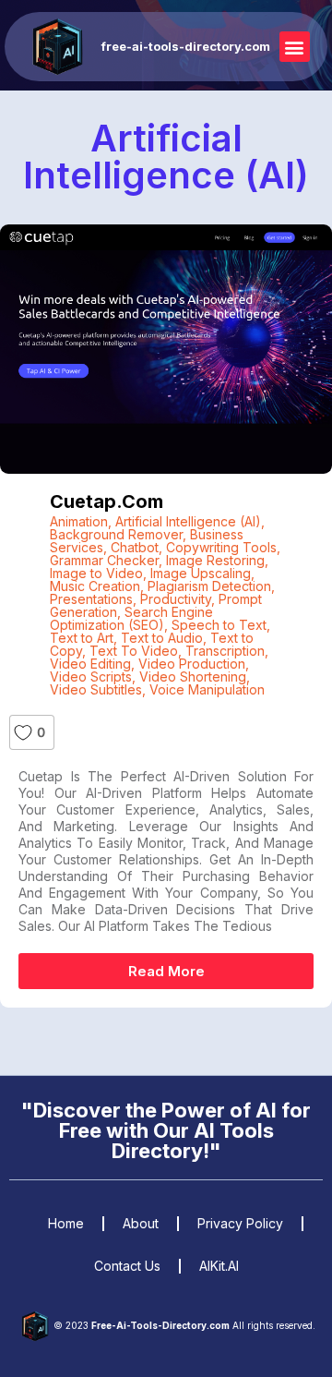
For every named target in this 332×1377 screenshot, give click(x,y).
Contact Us (127, 1266)
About (141, 1223)
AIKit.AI (219, 1266)
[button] (294, 46)
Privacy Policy (240, 1223)
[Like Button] (23, 732)
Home (66, 1223)
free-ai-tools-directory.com (185, 46)
